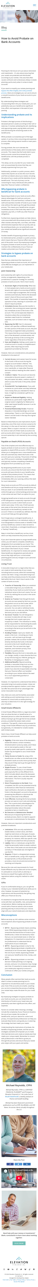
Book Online (19, 1243)
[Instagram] (4, 1269)
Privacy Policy (21, 1280)
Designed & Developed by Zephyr (19, 1278)
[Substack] (34, 1269)
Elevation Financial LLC (15, 1274)
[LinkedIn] (27, 1164)
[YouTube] (8, 1269)
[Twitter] (18, 1164)
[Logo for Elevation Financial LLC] (8, 5)
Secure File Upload (19, 1281)
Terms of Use (30, 1280)
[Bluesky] (25, 1269)
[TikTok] (29, 1269)
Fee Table (13, 1280)
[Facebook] (10, 1164)
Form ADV (6, 1280)
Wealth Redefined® (11, 1097)
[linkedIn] (12, 1269)
